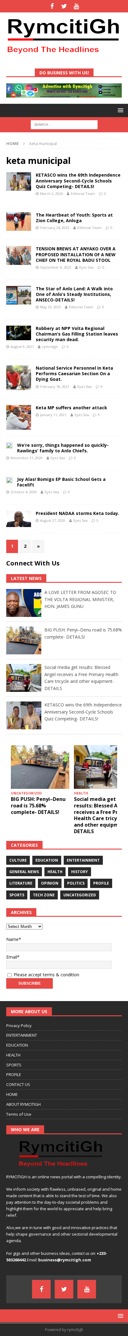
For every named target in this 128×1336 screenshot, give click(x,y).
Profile (101, 883)
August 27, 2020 (52, 520)
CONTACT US (18, 1084)
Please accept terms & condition (45, 975)
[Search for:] (64, 124)
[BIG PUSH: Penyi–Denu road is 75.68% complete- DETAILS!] (40, 767)
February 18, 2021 (54, 386)
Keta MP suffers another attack (71, 408)
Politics (76, 883)
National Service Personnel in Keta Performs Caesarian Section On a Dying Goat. (74, 373)
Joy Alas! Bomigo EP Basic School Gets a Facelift (61, 482)
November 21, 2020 (27, 457)
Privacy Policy (19, 1025)
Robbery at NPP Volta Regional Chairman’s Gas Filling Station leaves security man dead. (77, 333)
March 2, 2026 (51, 193)
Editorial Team (83, 193)
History (79, 871)
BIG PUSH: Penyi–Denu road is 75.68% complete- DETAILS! (38, 805)
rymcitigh (50, 346)
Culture (18, 860)
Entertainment (83, 860)
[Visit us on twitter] (64, 6)
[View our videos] (76, 6)
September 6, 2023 (55, 267)
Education (46, 860)
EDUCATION (17, 1045)
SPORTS (13, 1065)
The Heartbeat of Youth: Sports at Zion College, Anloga (74, 217)
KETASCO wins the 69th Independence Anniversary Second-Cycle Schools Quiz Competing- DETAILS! (78, 180)
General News (24, 871)
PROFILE (13, 1074)
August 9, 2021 (22, 346)
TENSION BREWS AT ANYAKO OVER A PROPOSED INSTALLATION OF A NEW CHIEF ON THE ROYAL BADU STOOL (76, 254)
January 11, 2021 (53, 414)
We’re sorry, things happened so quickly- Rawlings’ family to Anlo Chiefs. (63, 448)
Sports (16, 895)
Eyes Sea (86, 267)
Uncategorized (79, 895)
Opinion (49, 883)
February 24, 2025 (54, 227)
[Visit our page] (52, 6)
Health (55, 871)
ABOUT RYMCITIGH (23, 1104)
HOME (12, 1094)
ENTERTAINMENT (21, 1035)
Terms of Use (18, 1114)
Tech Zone (44, 895)
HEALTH (13, 1055)
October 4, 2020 (24, 492)
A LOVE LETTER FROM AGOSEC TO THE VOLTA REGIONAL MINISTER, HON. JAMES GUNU (80, 599)
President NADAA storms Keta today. (77, 513)
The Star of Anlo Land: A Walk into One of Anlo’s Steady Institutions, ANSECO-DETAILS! (74, 294)
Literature (20, 883)
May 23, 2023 (50, 307)
